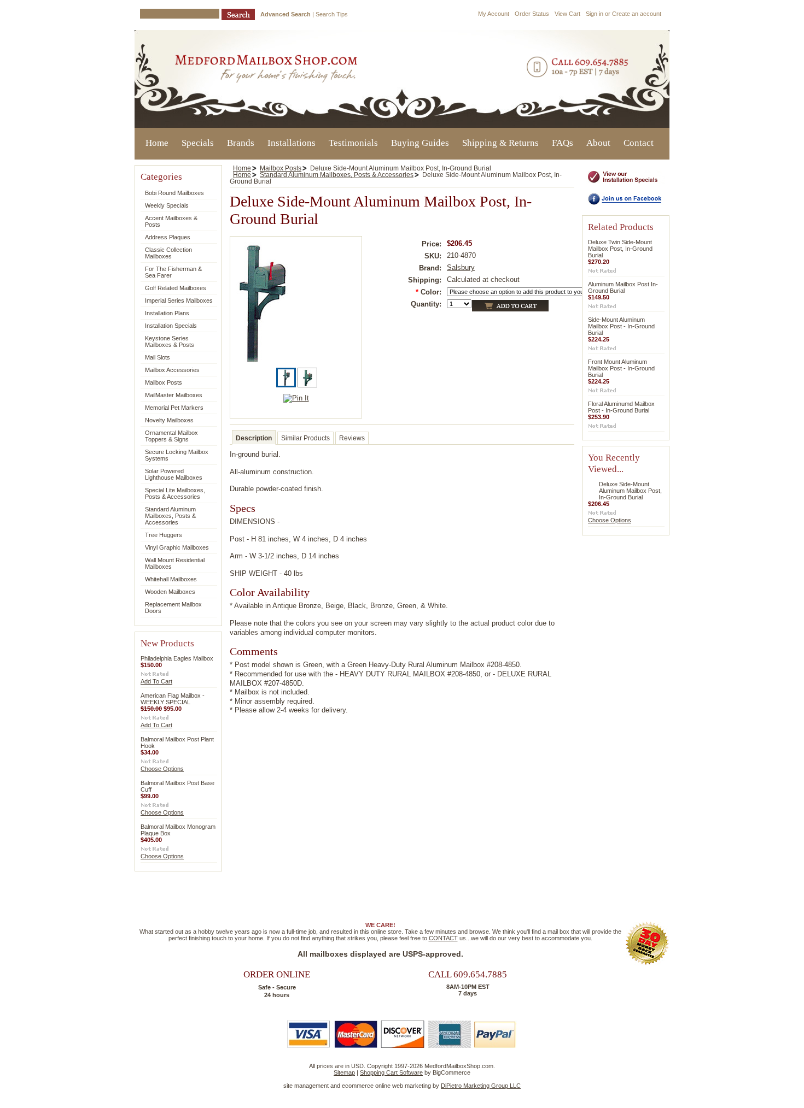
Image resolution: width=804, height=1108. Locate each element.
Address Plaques (167, 237)
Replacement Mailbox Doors (173, 607)
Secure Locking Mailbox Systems (176, 455)
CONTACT (443, 938)
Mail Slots (157, 357)
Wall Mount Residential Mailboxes (175, 563)
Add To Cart (156, 681)
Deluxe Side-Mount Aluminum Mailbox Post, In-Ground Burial (630, 490)
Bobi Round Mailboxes (172, 193)
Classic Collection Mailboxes (168, 253)
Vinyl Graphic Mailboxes (177, 547)
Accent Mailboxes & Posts (171, 221)
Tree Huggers (163, 535)
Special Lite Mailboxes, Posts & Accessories (175, 493)
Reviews (352, 438)
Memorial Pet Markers (174, 407)
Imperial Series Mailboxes (177, 301)
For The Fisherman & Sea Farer (173, 272)
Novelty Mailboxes (169, 420)
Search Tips (332, 14)
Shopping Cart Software (391, 1072)
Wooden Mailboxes (170, 591)
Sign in (594, 13)
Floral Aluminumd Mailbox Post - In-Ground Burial (621, 407)
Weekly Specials (167, 205)
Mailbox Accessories (172, 370)
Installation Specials (171, 325)
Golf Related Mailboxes (175, 288)
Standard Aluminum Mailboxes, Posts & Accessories (170, 516)
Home (242, 168)
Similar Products (305, 438)
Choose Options (162, 768)
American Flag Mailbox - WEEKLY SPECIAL (173, 698)
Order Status (532, 13)
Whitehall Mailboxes (171, 579)
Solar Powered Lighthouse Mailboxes (173, 474)
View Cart (567, 13)
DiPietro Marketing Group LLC (481, 1085)
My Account (493, 13)
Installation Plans (167, 313)
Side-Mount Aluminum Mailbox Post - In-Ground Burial (621, 326)
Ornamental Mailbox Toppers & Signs (171, 436)
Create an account (636, 13)
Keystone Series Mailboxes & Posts (169, 341)
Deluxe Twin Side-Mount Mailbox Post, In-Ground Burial (620, 248)
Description (254, 438)
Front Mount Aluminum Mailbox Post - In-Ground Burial (621, 368)
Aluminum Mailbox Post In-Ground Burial (623, 287)
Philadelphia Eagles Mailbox (177, 658)
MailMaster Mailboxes (173, 395)
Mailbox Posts (163, 382)
